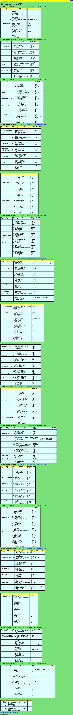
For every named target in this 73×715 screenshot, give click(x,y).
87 (38, 644)
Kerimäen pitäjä (11, 1)
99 (36, 376)
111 (37, 155)
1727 (16, 1)
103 (53, 436)
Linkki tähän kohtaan (31, 6)
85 (51, 683)
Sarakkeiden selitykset (41, 6)
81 (36, 411)
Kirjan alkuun (23, 6)
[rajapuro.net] (0, 1)
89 (41, 586)
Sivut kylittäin (13, 712)
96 (31, 489)
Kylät (8, 712)
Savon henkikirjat (5, 1)
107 (50, 263)
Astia (19, 6)
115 (40, 116)
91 (34, 57)
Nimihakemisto (3, 712)
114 (37, 354)
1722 (18, 712)
